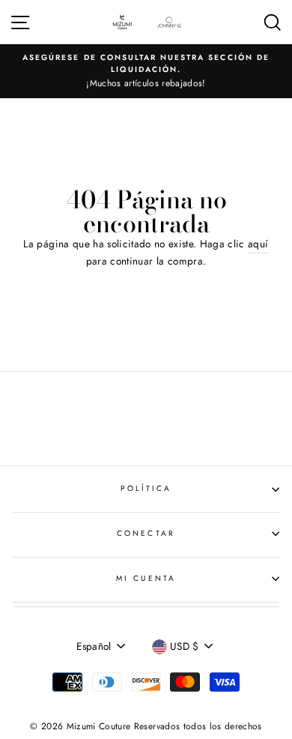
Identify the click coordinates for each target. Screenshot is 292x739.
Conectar (145, 533)
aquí (258, 243)
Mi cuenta (146, 578)
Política (146, 488)
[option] (146, 71)
